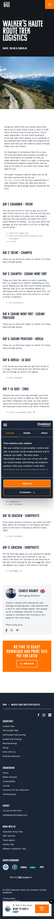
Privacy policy (9, 898)
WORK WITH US (9, 827)
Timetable (14, 239)
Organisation (9, 768)
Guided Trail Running (12, 739)
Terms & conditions (11, 901)
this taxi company (12, 180)
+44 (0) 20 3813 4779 (12, 811)
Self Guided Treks (11, 730)
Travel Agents (9, 840)
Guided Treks (9, 726)
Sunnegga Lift (15, 571)
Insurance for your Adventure (16, 790)
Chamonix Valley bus (18, 233)
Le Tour (12, 241)
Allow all (27, 483)
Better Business (10, 777)
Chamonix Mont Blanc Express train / (26, 236)
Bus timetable (15, 378)
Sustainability (9, 781)
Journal (6, 786)
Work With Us (9, 752)
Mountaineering (10, 743)
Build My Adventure (11, 756)
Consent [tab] (10, 433)
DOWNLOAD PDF (29, 664)
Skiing (5, 748)
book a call (42, 909)
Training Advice (9, 794)
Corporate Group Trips (12, 832)
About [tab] (44, 433)
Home (5, 705)
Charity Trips (8, 844)
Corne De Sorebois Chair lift (22, 412)
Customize (25, 492)
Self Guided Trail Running (14, 735)
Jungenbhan (14, 502)
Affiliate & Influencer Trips (14, 849)
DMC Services (9, 836)
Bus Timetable (16, 504)
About (5, 773)
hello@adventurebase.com (15, 815)
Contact (6, 806)
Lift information (16, 303)
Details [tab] (27, 433)
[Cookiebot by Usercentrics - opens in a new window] (38, 425)
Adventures (8, 721)
